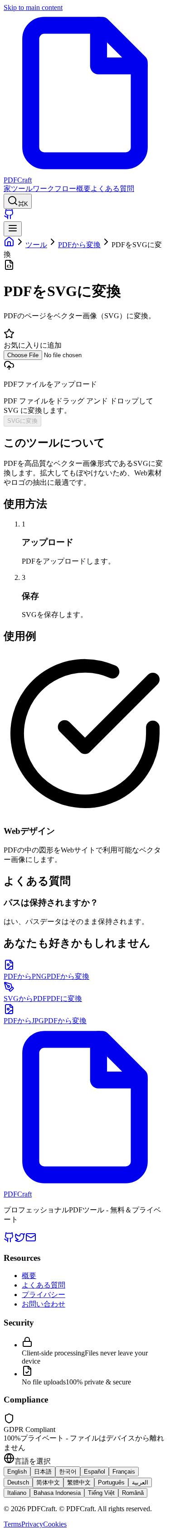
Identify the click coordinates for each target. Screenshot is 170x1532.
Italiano (16, 1492)
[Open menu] (13, 228)
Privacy (32, 1524)
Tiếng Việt (101, 1492)
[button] (85, 383)
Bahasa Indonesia (57, 1492)
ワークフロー (54, 188)
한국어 (68, 1471)
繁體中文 (79, 1482)
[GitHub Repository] (9, 217)
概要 (83, 188)
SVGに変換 (22, 420)
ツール (22, 188)
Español (94, 1471)
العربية (140, 1482)
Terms (12, 1524)
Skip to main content (33, 7)
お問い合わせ (43, 1304)
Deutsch (18, 1482)
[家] (9, 245)
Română (133, 1492)
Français (123, 1471)
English (17, 1471)
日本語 (43, 1471)
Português (111, 1482)
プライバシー (43, 1294)
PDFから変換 (79, 245)
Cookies (55, 1524)
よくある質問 (112, 188)
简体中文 (48, 1482)
